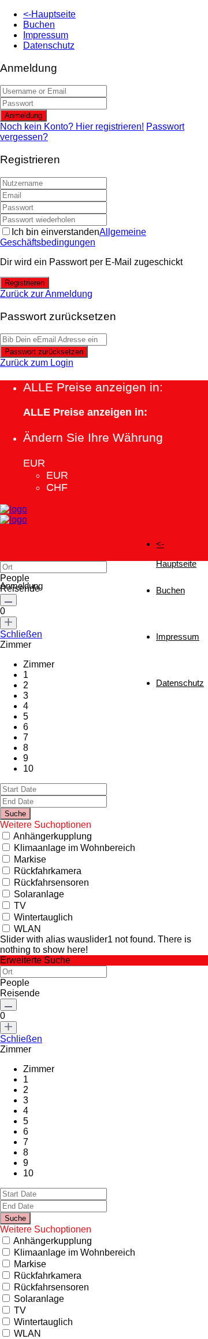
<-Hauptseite (49, 14)
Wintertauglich (43, 917)
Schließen (21, 634)
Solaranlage (39, 894)
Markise (30, 859)
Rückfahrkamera (47, 871)
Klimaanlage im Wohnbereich (74, 848)
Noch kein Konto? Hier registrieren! (72, 126)
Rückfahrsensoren (51, 882)
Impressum (45, 35)
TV (20, 906)
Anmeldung (23, 115)
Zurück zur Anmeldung (46, 294)
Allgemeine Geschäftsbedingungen (73, 237)
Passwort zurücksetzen (44, 351)
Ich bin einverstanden (73, 237)
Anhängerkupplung (52, 836)
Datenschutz (49, 45)
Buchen (39, 25)
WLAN (27, 929)
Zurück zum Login (36, 363)
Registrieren (24, 282)
